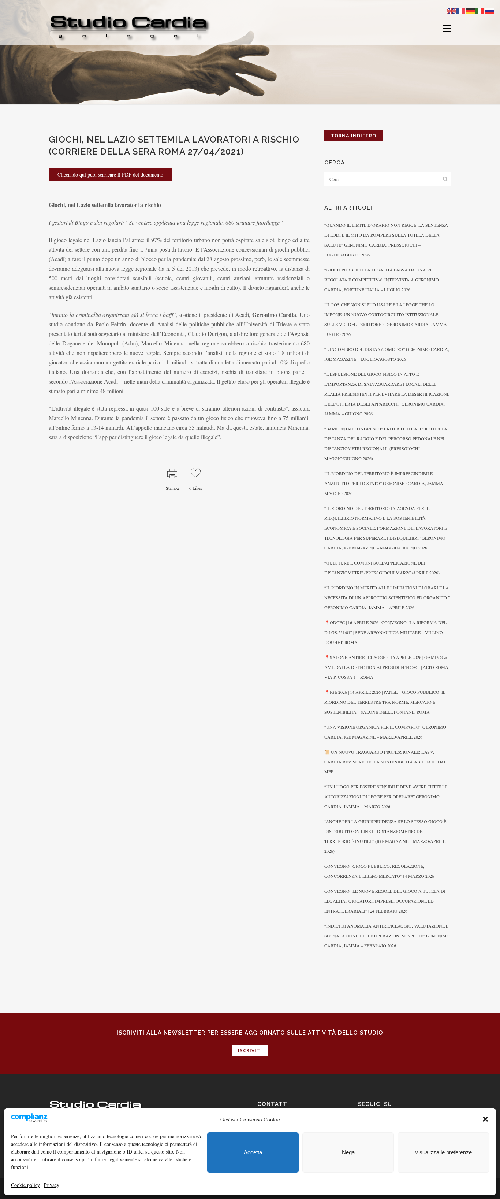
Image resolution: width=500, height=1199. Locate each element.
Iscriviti (250, 1050)
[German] (470, 10)
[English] (451, 10)
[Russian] (490, 10)
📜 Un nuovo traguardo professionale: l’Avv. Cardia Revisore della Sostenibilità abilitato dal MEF (385, 761)
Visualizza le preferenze (443, 1152)
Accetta (253, 1152)
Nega (348, 1152)
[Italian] (480, 10)
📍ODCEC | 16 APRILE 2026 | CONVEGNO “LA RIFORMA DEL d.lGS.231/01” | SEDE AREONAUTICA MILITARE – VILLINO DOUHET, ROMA (385, 632)
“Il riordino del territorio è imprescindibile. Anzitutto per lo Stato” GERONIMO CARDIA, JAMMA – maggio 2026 (385, 483)
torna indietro (353, 135)
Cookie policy (25, 1184)
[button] (485, 1119)
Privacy (51, 1184)
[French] (461, 10)
